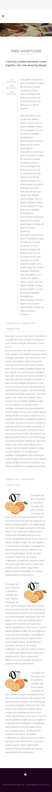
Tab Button (11, 81)
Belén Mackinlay (18, 785)
